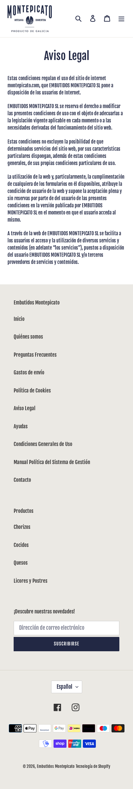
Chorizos (22, 527)
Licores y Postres (30, 581)
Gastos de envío (29, 372)
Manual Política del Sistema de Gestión (52, 462)
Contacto (22, 480)
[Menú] (121, 18)
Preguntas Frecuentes (35, 355)
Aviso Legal (24, 408)
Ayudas (21, 426)
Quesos (21, 563)
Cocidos (21, 545)
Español (64, 686)
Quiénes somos (28, 336)
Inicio (19, 319)
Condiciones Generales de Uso (43, 444)
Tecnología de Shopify (93, 766)
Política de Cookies (32, 390)
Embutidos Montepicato (56, 766)
